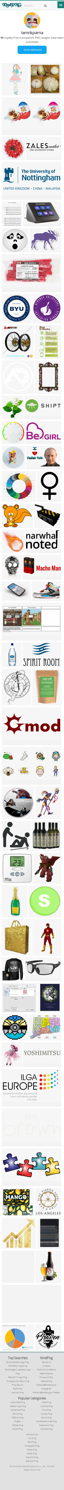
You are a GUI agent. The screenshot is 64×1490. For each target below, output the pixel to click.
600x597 (28, 224)
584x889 (41, 391)
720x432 (38, 598)
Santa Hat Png (18, 1409)
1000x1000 (9, 321)
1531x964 (29, 665)
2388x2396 (9, 158)
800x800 (7, 1281)
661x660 (7, 881)
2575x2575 (40, 321)
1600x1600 (44, 499)
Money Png (32, 1434)
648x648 (35, 93)
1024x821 (8, 551)
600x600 (31, 158)
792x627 (7, 525)
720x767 (7, 849)
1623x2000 (9, 1214)
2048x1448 (9, 1320)
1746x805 (8, 638)
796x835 (41, 1214)
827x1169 (8, 224)
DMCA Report (46, 1373)
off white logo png (17, 1365)
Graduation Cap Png (46, 1421)
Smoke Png (46, 1413)
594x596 (7, 442)
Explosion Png (46, 1425)
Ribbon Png (17, 1417)
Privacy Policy (46, 1377)
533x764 (7, 915)
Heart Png (17, 1428)
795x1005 (8, 703)
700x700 (7, 979)
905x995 (39, 881)
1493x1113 (37, 250)
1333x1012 (9, 1348)
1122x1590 (43, 1281)
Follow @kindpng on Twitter (46, 1392)
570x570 (7, 817)
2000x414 (29, 1065)
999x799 (39, 525)
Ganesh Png (32, 1457)
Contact (46, 1365)
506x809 (40, 356)
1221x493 (8, 197)
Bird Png (32, 1441)
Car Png (32, 1438)
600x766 (7, 953)
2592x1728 (9, 290)
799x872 (34, 915)
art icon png (17, 1392)
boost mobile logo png (17, 1362)
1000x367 (31, 417)
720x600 (7, 782)
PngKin (17, 1421)
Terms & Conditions (46, 1369)
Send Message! (32, 49)
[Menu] (60, 4)
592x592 (7, 1038)
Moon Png (46, 1417)
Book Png (32, 1453)
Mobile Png (17, 1425)
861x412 (28, 577)
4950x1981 (9, 743)
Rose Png (17, 1413)
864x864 (7, 391)
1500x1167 (9, 133)
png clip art (17, 1384)
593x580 (41, 1348)
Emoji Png (32, 1449)
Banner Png (32, 1460)
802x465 (7, 1104)
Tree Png (46, 1409)
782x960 (41, 817)
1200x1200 (39, 703)
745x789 (7, 356)
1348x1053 (36, 1038)
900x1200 (45, 1010)
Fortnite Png (46, 1428)
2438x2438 (9, 499)
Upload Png (46, 1381)
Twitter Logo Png (18, 1406)
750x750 (7, 250)
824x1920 (8, 93)
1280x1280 (9, 665)
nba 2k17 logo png (17, 1377)
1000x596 (32, 551)
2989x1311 (9, 1184)
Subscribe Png (18, 1402)
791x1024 (8, 1065)
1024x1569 (39, 953)
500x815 (7, 577)
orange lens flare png (17, 1381)
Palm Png (46, 1402)
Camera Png (46, 1406)
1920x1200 (33, 467)
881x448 (31, 442)
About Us (46, 1362)
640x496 (7, 1010)
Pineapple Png (32, 1445)
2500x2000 (9, 598)
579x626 (7, 417)
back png (17, 1388)
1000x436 (8, 1144)
